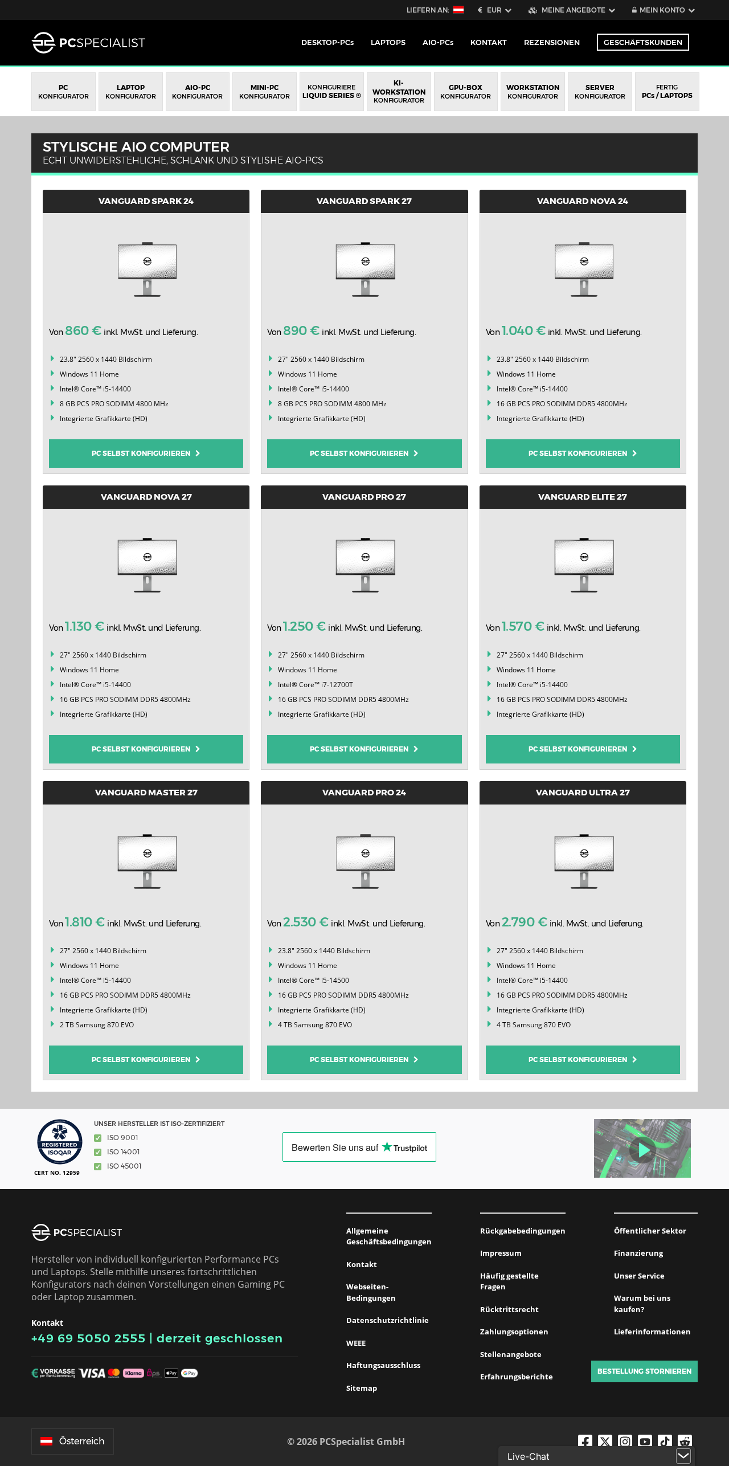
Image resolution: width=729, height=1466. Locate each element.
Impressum (501, 1253)
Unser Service (639, 1276)
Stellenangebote (511, 1354)
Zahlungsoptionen (514, 1331)
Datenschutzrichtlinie (387, 1320)
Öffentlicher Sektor (650, 1231)
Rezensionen (552, 42)
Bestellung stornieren (644, 1371)
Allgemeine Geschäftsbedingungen (389, 1236)
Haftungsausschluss (383, 1365)
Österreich (82, 1441)
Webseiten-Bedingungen (371, 1292)
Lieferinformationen (652, 1331)
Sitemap (361, 1388)
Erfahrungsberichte (516, 1376)
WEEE (356, 1343)
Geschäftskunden (643, 42)
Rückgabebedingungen (523, 1231)
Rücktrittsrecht (509, 1309)
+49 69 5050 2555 (88, 1338)
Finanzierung (638, 1253)
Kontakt (361, 1264)
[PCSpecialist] (88, 42)
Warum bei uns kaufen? (642, 1303)
